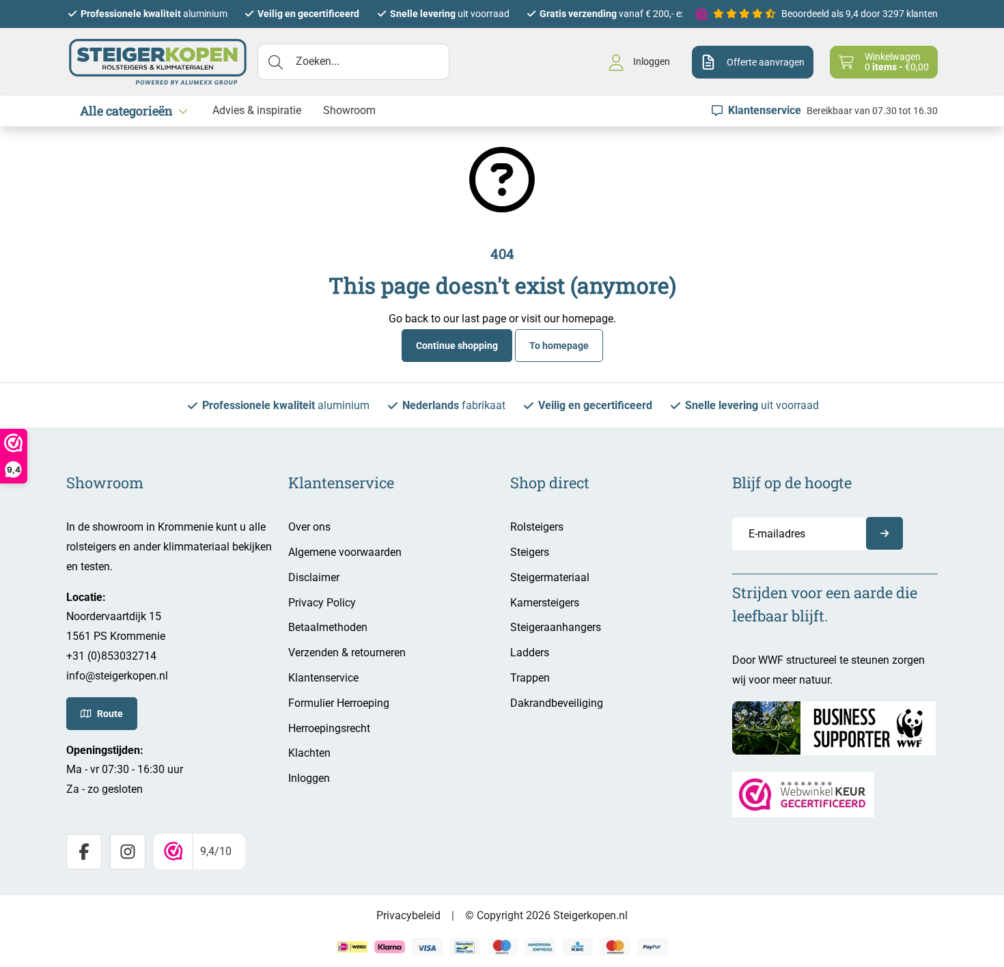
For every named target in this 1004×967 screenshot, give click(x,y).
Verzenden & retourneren (347, 652)
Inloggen (309, 778)
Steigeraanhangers (555, 627)
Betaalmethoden (327, 627)
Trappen (530, 677)
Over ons (309, 526)
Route (110, 713)
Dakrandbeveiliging (556, 703)
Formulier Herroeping (338, 703)
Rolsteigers (536, 526)
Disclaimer (313, 577)
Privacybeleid (408, 915)
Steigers (529, 552)
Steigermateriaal (549, 577)
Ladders (529, 652)
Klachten (309, 752)
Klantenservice (323, 677)
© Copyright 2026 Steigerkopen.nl (546, 915)
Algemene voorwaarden (345, 552)
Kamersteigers (544, 602)
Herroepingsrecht (329, 728)
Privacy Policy (322, 602)
